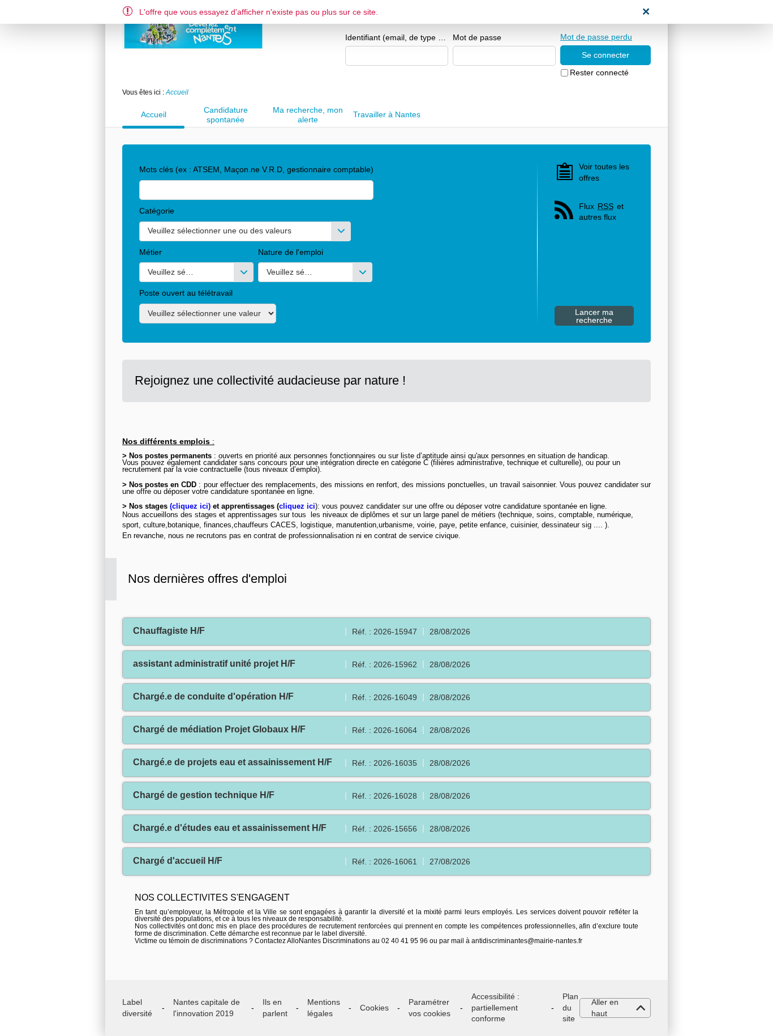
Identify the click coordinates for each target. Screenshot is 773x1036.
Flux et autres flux (601, 212)
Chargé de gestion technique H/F (203, 795)
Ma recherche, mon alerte (308, 114)
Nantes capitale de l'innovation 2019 (206, 1007)
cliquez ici (190, 506)
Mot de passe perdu (596, 36)
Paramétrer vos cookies (429, 1007)
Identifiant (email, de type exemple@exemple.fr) (396, 37)
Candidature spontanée (226, 114)
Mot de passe (477, 37)
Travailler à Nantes (386, 114)
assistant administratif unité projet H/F (214, 663)
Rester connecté (599, 72)
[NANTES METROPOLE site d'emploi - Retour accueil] (193, 29)
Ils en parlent (275, 1007)
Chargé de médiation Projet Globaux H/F (219, 729)
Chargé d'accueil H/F (177, 861)
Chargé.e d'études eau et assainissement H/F (230, 828)
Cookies (374, 1007)
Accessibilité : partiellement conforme (495, 1007)
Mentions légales (323, 1007)
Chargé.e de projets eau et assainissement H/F (232, 762)
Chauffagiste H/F (169, 631)
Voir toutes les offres (604, 172)
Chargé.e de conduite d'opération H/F (213, 696)
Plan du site (570, 1007)
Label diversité (137, 1007)
